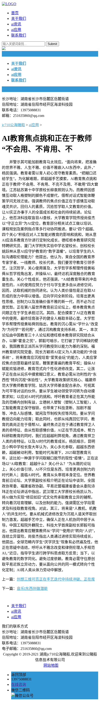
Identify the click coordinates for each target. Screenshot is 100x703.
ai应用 (16, 30)
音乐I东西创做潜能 (32, 589)
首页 (15, 13)
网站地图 (50, 665)
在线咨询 (18, 684)
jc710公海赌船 (13, 125)
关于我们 (18, 18)
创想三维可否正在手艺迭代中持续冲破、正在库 (56, 579)
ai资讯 (16, 24)
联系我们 (18, 35)
